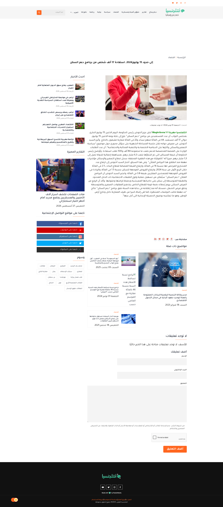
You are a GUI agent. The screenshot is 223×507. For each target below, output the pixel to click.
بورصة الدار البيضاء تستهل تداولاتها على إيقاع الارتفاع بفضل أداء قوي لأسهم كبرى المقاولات (104, 319)
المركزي (62, 266)
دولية (99, 12)
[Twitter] (177, 3)
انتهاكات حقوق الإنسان (74, 288)
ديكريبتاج (153, 12)
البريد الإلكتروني (180, 370)
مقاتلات (42, 266)
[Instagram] (181, 3)
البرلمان (52, 266)
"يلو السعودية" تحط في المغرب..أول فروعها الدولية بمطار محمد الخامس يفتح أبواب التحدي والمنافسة (104, 261)
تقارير (144, 12)
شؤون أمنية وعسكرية (130, 12)
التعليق (183, 383)
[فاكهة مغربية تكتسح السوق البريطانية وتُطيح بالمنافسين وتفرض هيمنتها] (80, 142)
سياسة (107, 12)
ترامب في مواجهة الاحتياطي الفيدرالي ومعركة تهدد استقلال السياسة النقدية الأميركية (55, 100)
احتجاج (51, 283)
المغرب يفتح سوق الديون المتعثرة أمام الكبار (56, 87)
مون (59, 283)
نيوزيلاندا (63, 277)
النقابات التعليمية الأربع (74, 283)
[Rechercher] (39, 12)
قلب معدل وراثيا (76, 277)
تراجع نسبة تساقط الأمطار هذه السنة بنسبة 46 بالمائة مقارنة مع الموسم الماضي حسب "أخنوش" (103, 290)
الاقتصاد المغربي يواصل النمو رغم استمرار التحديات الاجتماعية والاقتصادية (58, 127)
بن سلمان (51, 277)
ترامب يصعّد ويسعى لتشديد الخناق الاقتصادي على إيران (57, 113)
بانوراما (84, 12)
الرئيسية (181, 58)
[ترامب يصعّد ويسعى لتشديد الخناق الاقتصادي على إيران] (80, 115)
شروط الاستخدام (97, 500)
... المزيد (75, 13)
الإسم (184, 356)
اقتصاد (116, 12)
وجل (53, 272)
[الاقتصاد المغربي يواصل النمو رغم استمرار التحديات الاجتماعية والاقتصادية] (80, 127)
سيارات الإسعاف (66, 272)
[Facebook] (185, 3)
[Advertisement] (111, 36)
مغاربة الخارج (43, 272)
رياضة (92, 12)
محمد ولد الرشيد (76, 266)
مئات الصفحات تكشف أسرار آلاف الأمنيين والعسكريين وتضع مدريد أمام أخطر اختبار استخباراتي (62, 198)
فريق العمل (121, 500)
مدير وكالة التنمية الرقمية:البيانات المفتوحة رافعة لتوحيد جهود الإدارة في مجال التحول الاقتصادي (165, 298)
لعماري (79, 272)
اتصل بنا (128, 500)
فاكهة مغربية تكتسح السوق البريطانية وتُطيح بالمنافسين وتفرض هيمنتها (55, 141)
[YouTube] (173, 3)
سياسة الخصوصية (110, 500)
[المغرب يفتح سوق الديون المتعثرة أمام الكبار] (80, 88)
